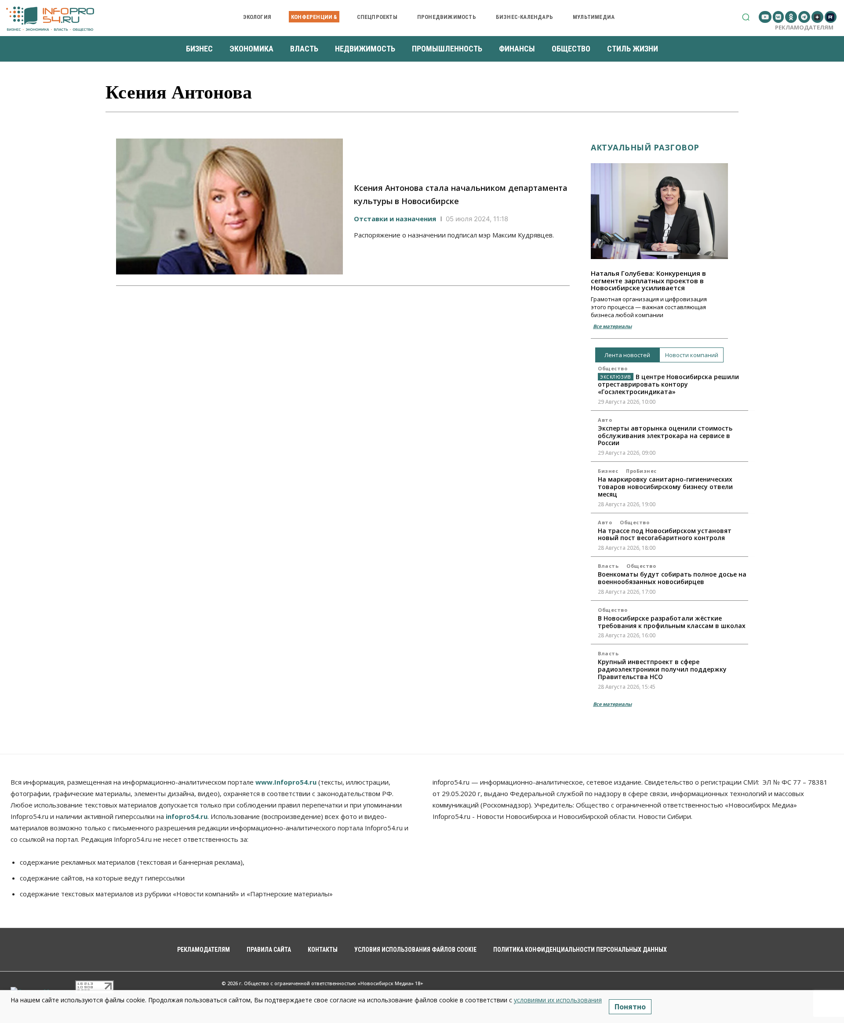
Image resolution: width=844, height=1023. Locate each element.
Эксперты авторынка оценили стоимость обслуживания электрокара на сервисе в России (665, 435)
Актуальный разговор (645, 147)
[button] (746, 17)
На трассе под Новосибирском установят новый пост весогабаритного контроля (664, 534)
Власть (608, 565)
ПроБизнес (641, 470)
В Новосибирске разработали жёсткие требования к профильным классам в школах (672, 622)
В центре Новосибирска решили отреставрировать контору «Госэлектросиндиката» (668, 384)
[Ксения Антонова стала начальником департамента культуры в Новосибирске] (229, 207)
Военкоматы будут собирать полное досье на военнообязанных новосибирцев (672, 578)
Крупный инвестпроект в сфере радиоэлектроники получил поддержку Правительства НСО (662, 669)
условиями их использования (558, 1000)
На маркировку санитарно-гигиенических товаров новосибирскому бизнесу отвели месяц (665, 486)
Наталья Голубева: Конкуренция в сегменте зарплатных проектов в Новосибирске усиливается (648, 280)
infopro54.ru (186, 816)
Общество (612, 368)
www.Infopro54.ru (285, 782)
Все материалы (612, 326)
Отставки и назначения (395, 218)
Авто (605, 419)
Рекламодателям (804, 27)
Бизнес (608, 470)
